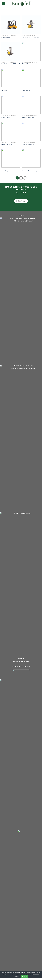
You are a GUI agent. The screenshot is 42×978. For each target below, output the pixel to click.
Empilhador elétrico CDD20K (30, 37)
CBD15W (4, 90)
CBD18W (25, 64)
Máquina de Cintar (6, 144)
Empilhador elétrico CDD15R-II (10, 64)
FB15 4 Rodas (5, 37)
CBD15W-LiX (26, 90)
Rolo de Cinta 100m (28, 117)
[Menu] (3, 3)
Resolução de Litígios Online (21, 666)
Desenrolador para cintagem (30, 171)
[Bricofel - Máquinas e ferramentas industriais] (21, 3)
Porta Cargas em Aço (28, 144)
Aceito (24, 976)
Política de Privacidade (21, 662)
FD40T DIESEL (5, 117)
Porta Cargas (5, 171)
